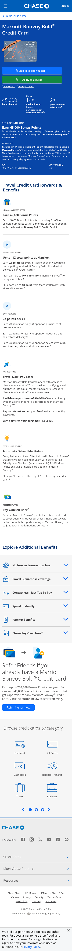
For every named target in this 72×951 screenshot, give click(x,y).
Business (52, 796)
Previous (23, 809)
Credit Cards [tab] (37, 856)
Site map (36, 901)
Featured (20, 753)
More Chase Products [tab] (37, 868)
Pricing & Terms (26, 86)
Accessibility (22, 901)
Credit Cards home (16, 16)
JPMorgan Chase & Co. (52, 893)
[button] (68, 930)
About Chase (14, 893)
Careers (15, 897)
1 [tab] (30, 809)
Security (39, 897)
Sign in (66, 5)
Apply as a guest (42, 79)
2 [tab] (36, 809)
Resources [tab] (37, 880)
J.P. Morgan (31, 893)
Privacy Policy (31, 947)
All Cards (52, 753)
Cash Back (20, 774)
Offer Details (9, 86)
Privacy (27, 897)
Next (49, 809)
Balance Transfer (52, 774)
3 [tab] (42, 809)
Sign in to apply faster (40, 70)
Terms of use (54, 897)
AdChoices (51, 901)
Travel (21, 796)
